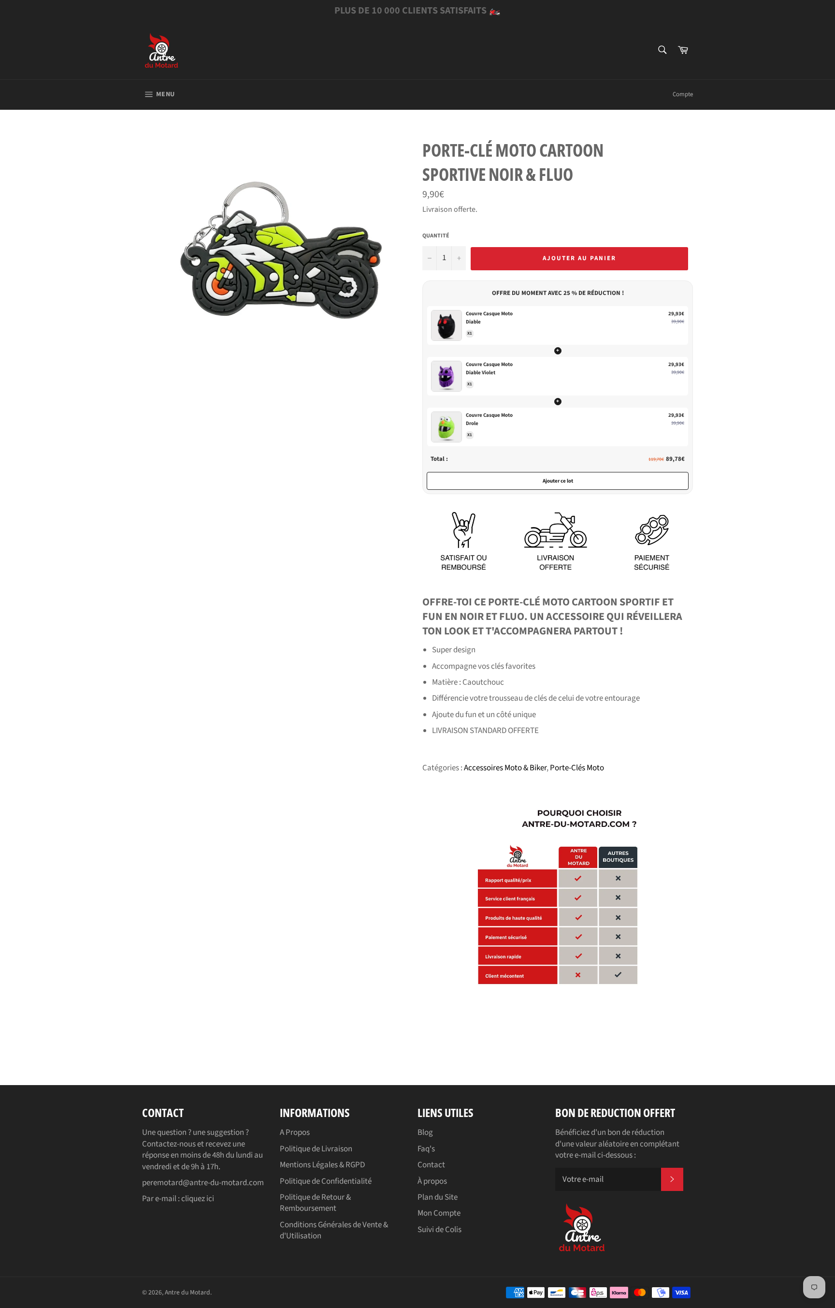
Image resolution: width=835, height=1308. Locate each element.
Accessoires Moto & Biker (505, 768)
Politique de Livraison (316, 1149)
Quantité (435, 236)
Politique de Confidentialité (326, 1181)
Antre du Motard (187, 1292)
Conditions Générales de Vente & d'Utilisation (334, 1230)
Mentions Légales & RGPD (322, 1165)
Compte (683, 94)
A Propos (295, 1132)
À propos (432, 1181)
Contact (431, 1165)
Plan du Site (438, 1197)
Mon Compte (439, 1213)
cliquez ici (197, 1199)
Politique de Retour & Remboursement (315, 1202)
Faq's (426, 1149)
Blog (425, 1132)
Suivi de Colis (439, 1229)
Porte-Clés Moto (577, 768)
